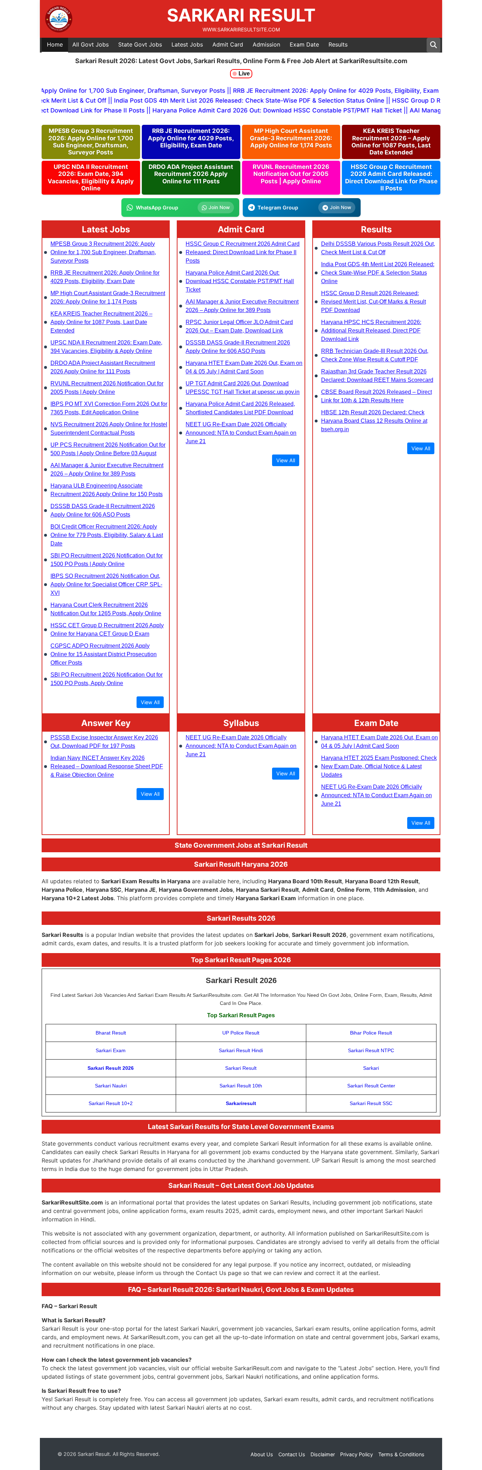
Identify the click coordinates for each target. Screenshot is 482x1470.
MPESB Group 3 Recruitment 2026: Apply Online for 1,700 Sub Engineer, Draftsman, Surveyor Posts (90, 141)
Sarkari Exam (111, 1050)
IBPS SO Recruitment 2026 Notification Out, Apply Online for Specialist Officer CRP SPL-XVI (106, 584)
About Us (262, 1454)
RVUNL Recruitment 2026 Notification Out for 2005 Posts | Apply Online (291, 174)
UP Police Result (240, 1033)
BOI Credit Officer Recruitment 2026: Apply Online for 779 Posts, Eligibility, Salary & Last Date (106, 535)
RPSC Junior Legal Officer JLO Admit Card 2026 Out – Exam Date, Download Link (239, 326)
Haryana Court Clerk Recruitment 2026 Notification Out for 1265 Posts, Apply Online (105, 609)
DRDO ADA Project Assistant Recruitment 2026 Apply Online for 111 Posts (191, 174)
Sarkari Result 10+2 (111, 1103)
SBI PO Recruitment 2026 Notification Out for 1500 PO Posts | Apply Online (106, 560)
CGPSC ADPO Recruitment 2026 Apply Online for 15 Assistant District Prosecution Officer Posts (103, 654)
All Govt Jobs (90, 44)
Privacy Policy (356, 1454)
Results (338, 44)
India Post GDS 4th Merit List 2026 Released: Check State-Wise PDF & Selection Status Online (377, 272)
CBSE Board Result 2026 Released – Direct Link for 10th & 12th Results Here (376, 396)
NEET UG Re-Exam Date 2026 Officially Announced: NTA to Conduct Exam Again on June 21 (241, 432)
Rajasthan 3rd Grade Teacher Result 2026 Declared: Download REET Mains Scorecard (377, 375)
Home (55, 44)
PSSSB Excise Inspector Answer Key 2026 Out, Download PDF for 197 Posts (104, 741)
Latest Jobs (187, 44)
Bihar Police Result (371, 1033)
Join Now (219, 207)
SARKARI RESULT (241, 15)
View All (150, 702)
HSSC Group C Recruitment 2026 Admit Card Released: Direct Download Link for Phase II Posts (391, 177)
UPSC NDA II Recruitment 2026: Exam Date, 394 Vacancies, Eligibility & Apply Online (91, 177)
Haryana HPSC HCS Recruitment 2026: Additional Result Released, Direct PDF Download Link (371, 330)
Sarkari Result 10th (240, 1085)
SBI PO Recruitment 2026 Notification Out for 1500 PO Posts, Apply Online (106, 679)
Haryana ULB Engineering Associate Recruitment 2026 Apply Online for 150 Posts (106, 490)
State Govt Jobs (140, 44)
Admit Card (227, 44)
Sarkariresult (241, 1103)
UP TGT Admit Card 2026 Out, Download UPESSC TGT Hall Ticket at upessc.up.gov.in (243, 387)
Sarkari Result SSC (371, 1103)
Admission (266, 44)
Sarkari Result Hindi (241, 1050)
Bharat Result (111, 1033)
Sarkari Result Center (371, 1085)
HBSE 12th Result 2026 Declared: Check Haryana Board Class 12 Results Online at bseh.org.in (374, 420)
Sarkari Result (241, 1068)
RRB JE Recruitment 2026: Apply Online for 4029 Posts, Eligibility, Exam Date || (334, 90)
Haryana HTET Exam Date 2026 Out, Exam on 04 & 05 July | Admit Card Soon (244, 367)
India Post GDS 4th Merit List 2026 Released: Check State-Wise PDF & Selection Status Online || (236, 100)
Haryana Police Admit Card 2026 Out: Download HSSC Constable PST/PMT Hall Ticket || (260, 110)
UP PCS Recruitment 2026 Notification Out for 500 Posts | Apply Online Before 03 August (107, 449)
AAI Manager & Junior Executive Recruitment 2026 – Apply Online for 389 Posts (106, 469)
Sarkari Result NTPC (371, 1050)
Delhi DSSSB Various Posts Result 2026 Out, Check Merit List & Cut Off (378, 248)
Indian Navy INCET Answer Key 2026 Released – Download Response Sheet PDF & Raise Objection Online (106, 766)
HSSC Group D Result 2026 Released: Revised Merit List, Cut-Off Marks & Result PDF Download (373, 301)
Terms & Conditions (401, 1454)
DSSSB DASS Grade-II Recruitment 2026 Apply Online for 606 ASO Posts (102, 510)
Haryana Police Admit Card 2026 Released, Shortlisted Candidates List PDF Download (240, 408)
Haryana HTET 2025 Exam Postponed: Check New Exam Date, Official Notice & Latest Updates (379, 766)
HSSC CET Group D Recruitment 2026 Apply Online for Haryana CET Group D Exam (107, 629)
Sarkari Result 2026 (111, 1068)
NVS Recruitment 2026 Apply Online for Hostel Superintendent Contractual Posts (108, 428)
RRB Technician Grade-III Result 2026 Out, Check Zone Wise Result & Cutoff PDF (374, 355)
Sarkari (371, 1068)
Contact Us (291, 1454)
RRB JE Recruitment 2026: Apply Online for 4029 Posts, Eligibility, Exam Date (191, 138)
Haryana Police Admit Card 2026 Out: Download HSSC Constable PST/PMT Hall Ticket (240, 281)
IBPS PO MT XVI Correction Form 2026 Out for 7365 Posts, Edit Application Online (108, 408)
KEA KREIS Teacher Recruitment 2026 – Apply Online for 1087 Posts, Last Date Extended (391, 141)
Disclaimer (323, 1454)
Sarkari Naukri (111, 1085)
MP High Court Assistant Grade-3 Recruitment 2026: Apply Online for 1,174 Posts (291, 138)
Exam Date (304, 44)
